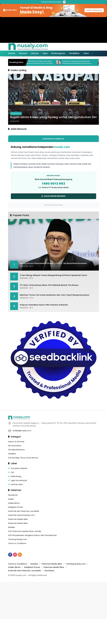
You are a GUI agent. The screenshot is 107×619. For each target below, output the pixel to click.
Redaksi (11, 527)
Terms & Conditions (17, 543)
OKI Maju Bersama (16, 449)
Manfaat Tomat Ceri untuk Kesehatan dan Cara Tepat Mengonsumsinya (54, 295)
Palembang (16, 476)
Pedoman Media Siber (18, 519)
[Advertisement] (53, 600)
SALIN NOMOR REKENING (55, 196)
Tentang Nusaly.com (17, 539)
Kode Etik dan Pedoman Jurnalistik (23, 511)
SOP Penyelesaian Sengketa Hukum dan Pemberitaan (32, 535)
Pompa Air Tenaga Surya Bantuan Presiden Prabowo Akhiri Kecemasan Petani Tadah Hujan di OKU (66, 62)
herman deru (17, 484)
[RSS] (20, 555)
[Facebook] (10, 555)
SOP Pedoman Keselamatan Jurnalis (24, 531)
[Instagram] (15, 555)
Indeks (11, 499)
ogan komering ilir (19, 480)
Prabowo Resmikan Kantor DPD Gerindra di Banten (44, 305)
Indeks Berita (14, 503)
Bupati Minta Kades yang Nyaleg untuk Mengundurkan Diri (53, 117)
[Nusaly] (28, 46)
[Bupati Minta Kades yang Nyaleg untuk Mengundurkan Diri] (53, 99)
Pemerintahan (16, 113)
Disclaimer (13, 495)
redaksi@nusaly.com (22, 430)
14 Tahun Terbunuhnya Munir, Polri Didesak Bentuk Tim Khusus (49, 285)
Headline (12, 453)
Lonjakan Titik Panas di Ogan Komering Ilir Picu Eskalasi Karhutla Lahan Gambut (27, 62)
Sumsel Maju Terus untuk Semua (23, 457)
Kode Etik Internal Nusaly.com (21, 515)
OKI (12, 472)
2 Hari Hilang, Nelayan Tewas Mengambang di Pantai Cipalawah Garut (53, 275)
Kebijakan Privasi (15, 507)
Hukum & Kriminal (16, 441)
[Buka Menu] (91, 46)
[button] (85, 46)
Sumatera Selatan (19, 468)
